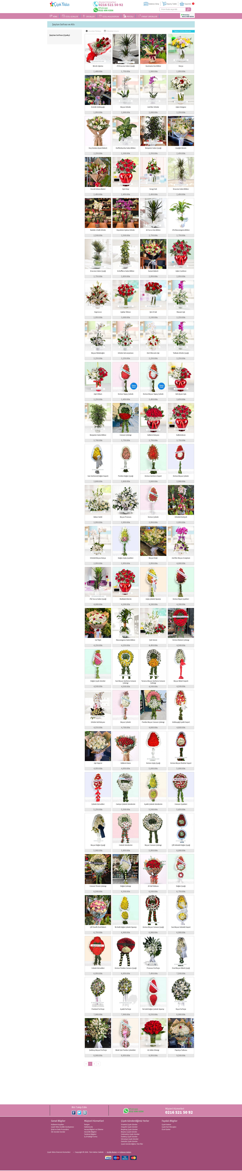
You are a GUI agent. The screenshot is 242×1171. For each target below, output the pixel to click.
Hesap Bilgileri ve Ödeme (93, 1129)
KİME (54, 16)
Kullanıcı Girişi (153, 4)
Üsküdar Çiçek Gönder (129, 1141)
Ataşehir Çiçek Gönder (129, 1127)
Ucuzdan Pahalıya (94, 31)
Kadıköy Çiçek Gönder (129, 1137)
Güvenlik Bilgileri (90, 1132)
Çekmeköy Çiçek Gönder (130, 1134)
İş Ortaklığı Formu (90, 1137)
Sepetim (188, 4)
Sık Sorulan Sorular (58, 1132)
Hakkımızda (88, 1127)
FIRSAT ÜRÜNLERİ (149, 16)
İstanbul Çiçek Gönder (129, 1124)
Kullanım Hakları (125, 1152)
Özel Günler (166, 1129)
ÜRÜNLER (90, 16)
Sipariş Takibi (172, 4)
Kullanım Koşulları (57, 1124)
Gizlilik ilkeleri (112, 1152)
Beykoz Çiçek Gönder (129, 1132)
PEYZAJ (129, 16)
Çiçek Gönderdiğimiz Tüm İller (132, 1144)
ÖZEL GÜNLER (71, 16)
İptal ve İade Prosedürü (60, 1129)
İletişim (87, 1124)
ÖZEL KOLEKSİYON (110, 16)
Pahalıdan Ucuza (113, 31)
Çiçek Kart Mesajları (169, 1127)
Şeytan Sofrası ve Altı (63, 24)
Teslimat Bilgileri (90, 1134)
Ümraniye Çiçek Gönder (130, 1139)
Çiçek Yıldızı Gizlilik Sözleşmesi (62, 1127)
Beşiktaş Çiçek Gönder (129, 1129)
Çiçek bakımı (166, 1124)
